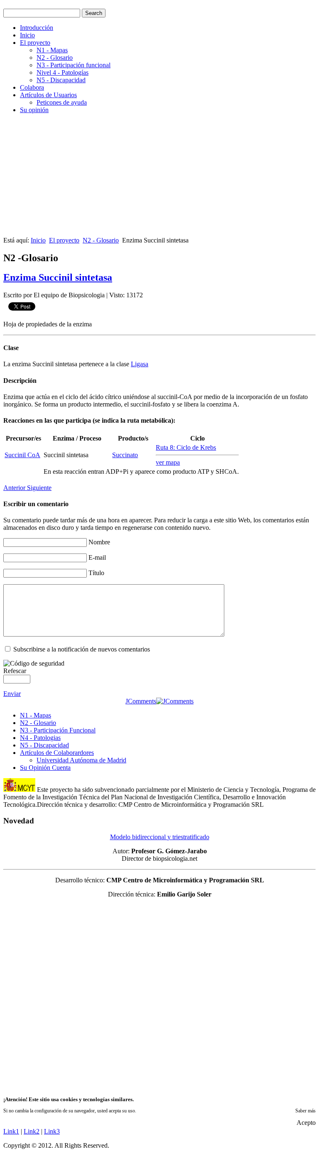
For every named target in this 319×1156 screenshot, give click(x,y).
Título (96, 572)
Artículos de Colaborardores (57, 752)
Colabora (32, 87)
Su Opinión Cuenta (45, 767)
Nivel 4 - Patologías (62, 72)
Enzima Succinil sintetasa (57, 277)
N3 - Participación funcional (73, 65)
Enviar (12, 693)
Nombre (99, 542)
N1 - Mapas (52, 50)
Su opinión (34, 109)
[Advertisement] (159, 178)
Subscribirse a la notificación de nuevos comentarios (81, 649)
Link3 (52, 1131)
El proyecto (35, 42)
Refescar (14, 670)
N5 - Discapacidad (61, 79)
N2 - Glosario (55, 57)
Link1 (11, 1131)
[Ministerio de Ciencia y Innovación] (19, 789)
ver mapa (168, 462)
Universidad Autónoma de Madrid (81, 760)
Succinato (125, 454)
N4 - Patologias (40, 737)
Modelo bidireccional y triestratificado (159, 836)
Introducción (36, 27)
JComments (140, 701)
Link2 (31, 1131)
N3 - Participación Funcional (58, 730)
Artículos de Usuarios (48, 94)
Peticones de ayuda (62, 102)
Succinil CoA (22, 454)
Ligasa (139, 363)
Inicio (27, 35)
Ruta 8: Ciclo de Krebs (186, 447)
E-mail (97, 557)
